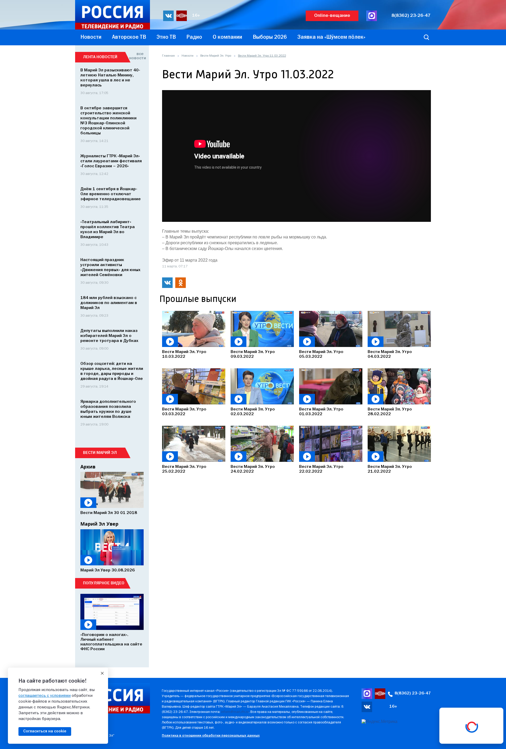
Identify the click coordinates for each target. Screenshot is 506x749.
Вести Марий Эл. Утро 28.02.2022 (390, 412)
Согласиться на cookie (44, 731)
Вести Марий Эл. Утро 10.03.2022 (184, 354)
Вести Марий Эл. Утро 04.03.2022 (390, 354)
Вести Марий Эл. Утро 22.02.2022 (321, 469)
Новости (187, 56)
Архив (87, 466)
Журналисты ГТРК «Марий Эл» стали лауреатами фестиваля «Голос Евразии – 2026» (111, 161)
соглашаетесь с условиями (44, 696)
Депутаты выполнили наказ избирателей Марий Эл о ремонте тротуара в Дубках (109, 336)
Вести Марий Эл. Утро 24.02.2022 (253, 469)
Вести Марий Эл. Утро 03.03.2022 (184, 412)
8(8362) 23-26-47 (411, 16)
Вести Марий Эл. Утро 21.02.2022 (390, 469)
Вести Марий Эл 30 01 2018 (108, 513)
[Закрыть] (102, 673)
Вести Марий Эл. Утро (215, 56)
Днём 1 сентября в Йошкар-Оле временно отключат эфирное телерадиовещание (110, 194)
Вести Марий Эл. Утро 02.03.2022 (253, 412)
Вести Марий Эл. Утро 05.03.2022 (321, 354)
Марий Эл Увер (99, 524)
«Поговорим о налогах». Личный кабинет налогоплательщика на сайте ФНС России (111, 642)
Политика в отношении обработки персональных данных (211, 735)
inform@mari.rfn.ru (235, 712)
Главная (168, 56)
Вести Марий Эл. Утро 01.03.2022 (321, 412)
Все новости (136, 56)
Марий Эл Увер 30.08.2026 (107, 570)
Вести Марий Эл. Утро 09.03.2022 (253, 354)
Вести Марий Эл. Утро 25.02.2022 (184, 469)
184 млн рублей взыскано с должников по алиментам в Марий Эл (108, 303)
